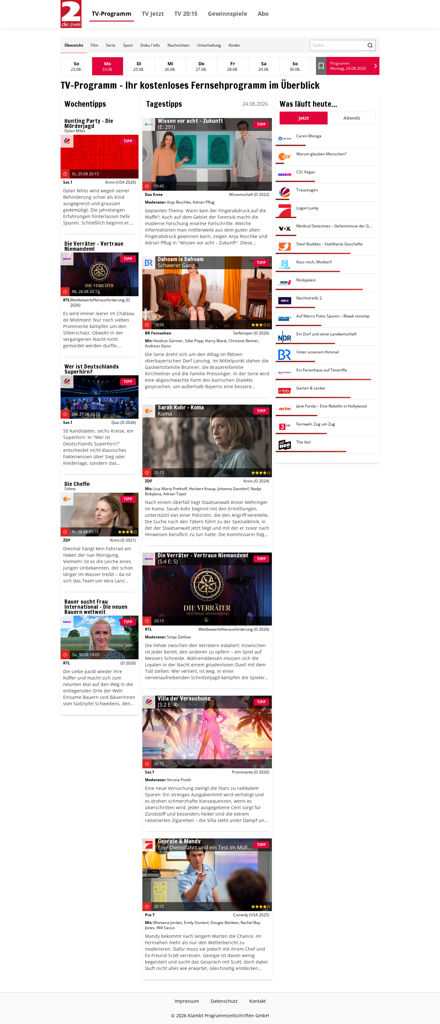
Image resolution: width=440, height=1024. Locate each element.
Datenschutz (224, 1001)
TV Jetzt (153, 13)
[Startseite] (71, 14)
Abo (263, 13)
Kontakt (257, 1001)
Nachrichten (178, 45)
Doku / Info (150, 45)
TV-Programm (111, 13)
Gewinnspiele (227, 13)
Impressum (187, 1001)
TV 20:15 (185, 13)
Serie (110, 45)
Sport (128, 45)
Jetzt (304, 118)
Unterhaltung (209, 45)
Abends (351, 118)
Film (94, 45)
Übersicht (73, 45)
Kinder (234, 45)
